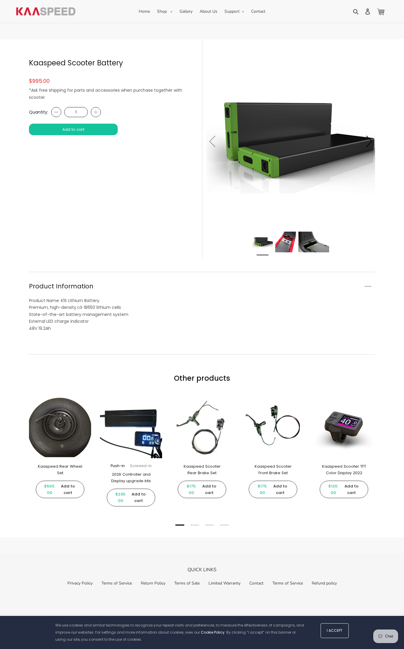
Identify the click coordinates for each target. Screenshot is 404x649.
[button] (369, 141)
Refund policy (324, 583)
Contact (256, 583)
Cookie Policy (212, 632)
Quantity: (38, 112)
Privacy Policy (80, 583)
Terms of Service (116, 583)
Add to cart (73, 129)
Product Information (61, 286)
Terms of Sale (187, 583)
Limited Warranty (224, 583)
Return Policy (153, 583)
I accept (334, 630)
